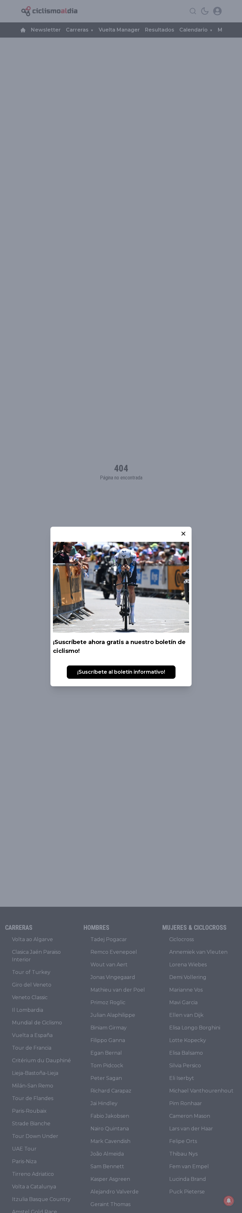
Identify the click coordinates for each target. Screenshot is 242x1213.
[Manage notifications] (229, 1201)
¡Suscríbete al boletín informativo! (121, 672)
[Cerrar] (183, 533)
